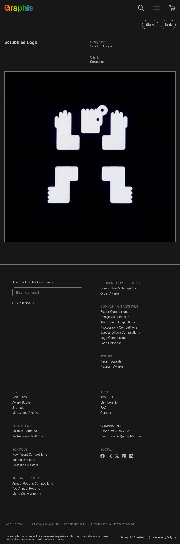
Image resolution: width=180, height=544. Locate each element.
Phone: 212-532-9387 (115, 431)
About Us (106, 397)
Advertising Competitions (117, 322)
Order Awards (110, 293)
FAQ (103, 407)
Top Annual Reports (26, 488)
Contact (105, 412)
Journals (18, 407)
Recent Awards (110, 361)
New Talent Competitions (29, 454)
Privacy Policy (41, 524)
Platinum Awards (112, 366)
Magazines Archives (26, 412)
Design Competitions (114, 317)
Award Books (21, 402)
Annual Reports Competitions (32, 483)
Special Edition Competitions (120, 332)
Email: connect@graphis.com (120, 436)
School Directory (23, 459)
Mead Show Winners (26, 493)
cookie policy (56, 539)
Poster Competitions (114, 311)
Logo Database (111, 343)
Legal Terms (13, 524)
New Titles (19, 397)
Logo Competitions (113, 337)
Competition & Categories (118, 288)
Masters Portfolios (24, 431)
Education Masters (25, 465)
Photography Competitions (118, 327)
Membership (109, 402)
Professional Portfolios (27, 436)
